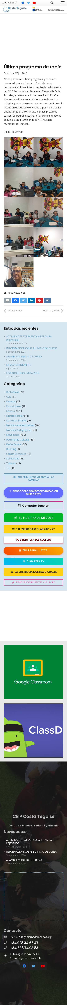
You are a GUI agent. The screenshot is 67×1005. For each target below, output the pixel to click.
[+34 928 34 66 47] (7, 943)
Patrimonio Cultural (17, 439)
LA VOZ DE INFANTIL (18, 365)
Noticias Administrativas (20, 425)
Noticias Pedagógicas (18, 430)
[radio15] (48, 212)
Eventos (11, 401)
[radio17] (48, 242)
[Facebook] (23, 3)
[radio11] (19, 182)
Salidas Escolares (16, 454)
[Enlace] (15, 9)
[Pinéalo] (39, 300)
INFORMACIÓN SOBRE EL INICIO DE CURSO (31, 348)
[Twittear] (23, 300)
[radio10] (19, 152)
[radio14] (19, 212)
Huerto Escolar (15, 416)
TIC (8, 468)
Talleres (11, 463)
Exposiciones (13, 406)
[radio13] (48, 182)
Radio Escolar (14, 444)
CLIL (8, 396)
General (10, 411)
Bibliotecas (12, 392)
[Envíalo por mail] (7, 300)
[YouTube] (34, 3)
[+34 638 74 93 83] (7, 948)
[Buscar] (51, 3)
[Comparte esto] (15, 300)
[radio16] (19, 242)
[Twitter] (28, 3)
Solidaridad (12, 458)
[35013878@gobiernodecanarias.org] (7, 937)
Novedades (12, 434)
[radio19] (48, 152)
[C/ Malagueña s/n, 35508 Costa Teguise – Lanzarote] (7, 956)
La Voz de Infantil (16, 420)
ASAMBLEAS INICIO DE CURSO (24, 356)
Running (11, 449)
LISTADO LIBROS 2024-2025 (22, 373)
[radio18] (19, 272)
